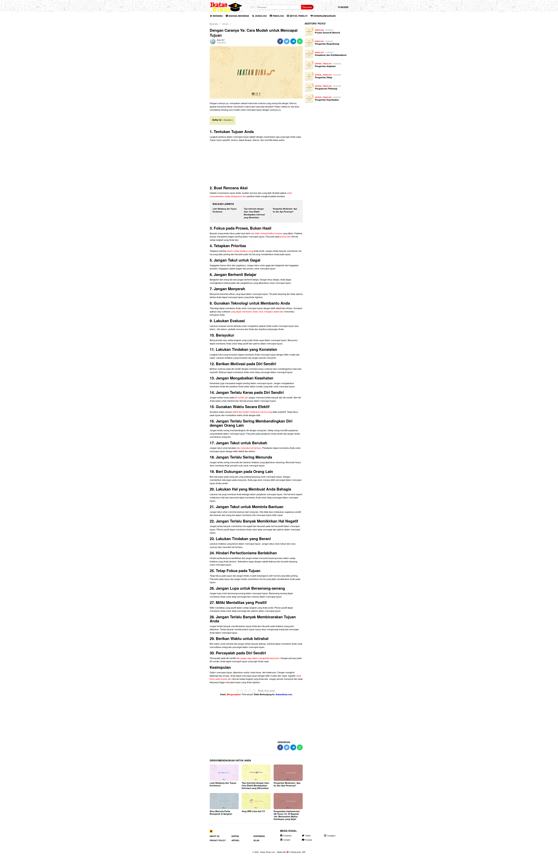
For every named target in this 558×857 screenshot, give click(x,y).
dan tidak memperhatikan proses (266, 233)
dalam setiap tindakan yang (240, 250)
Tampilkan (228, 120)
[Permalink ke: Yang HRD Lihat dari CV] (256, 801)
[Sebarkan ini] (280, 41)
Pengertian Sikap (323, 77)
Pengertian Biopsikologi (327, 43)
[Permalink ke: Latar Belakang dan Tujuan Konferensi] (224, 773)
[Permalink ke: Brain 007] (212, 40)
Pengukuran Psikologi (326, 88)
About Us (214, 836)
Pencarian (307, 7)
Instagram (331, 835)
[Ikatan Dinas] (226, 6)
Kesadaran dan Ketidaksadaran (331, 55)
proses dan (285, 236)
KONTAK (235, 836)
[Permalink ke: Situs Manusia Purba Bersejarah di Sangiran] (224, 801)
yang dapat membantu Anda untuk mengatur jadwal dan (257, 311)
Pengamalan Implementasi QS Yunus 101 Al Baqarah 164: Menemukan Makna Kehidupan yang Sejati (287, 815)
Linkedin (286, 840)
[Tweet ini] (287, 41)
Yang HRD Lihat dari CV (253, 811)
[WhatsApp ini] (300, 41)
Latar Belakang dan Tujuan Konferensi (223, 784)
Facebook (287, 835)
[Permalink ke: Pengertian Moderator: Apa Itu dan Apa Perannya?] (288, 773)
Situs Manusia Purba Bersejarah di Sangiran (221, 812)
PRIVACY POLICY (218, 840)
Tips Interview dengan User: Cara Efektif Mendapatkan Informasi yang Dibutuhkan (254, 213)
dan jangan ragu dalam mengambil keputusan (257, 658)
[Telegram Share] (293, 41)
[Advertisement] (256, 164)
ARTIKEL (318, 64)
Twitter (308, 835)
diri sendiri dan (241, 397)
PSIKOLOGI (319, 30)
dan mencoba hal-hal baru (249, 447)
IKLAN (256, 840)
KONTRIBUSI (259, 836)
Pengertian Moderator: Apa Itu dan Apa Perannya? (285, 210)
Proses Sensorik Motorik (327, 32)
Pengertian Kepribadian (327, 99)
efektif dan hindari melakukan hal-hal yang (252, 411)
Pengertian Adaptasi (325, 66)
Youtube (308, 840)
